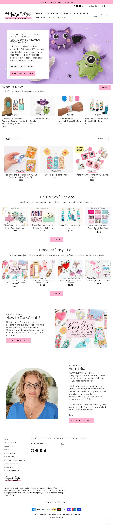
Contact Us (8, 446)
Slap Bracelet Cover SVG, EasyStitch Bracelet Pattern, (69, 119)
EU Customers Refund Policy (15, 460)
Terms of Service (11, 464)
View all (105, 87)
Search (7, 439)
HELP (61, 17)
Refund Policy (9, 457)
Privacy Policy (9, 453)
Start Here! (52, 13)
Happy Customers (11, 471)
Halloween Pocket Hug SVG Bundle (41, 119)
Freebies (40, 17)
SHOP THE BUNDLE (18, 341)
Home (39, 13)
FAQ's (6, 450)
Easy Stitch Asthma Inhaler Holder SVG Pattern (96, 119)
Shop (65, 13)
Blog (52, 17)
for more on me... (81, 420)
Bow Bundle (81, 13)
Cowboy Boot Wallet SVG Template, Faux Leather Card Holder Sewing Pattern (14, 121)
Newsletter (8, 467)
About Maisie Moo (11, 443)
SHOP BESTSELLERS (22, 73)
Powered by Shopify (56, 518)
